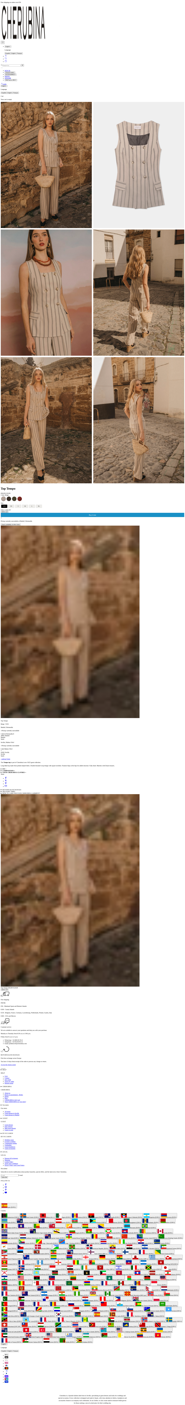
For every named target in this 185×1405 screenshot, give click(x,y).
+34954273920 (5, 759)
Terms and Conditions (11, 1163)
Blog (6, 1098)
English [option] (13, 53)
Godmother (8, 1145)
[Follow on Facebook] (6, 1185)
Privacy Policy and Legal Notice (14, 1165)
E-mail (21, 1175)
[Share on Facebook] (6, 778)
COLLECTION (9, 72)
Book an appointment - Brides (14, 1095)
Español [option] (7, 53)
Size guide (8, 1080)
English (7, 46)
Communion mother (11, 1143)
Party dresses (9, 1126)
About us (7, 1093)
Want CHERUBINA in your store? (15, 1102)
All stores (7, 1111)
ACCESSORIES (10, 74)
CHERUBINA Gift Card (12, 1100)
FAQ (6, 1076)
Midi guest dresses (10, 1128)
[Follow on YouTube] (6, 1193)
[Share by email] (6, 786)
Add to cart (5, 512)
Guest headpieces (10, 1147)
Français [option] (19, 53)
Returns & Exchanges (11, 1158)
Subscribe (4, 1177)
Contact (7, 1078)
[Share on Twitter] (6, 781)
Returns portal (9, 1083)
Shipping (7, 1160)
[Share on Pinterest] (6, 784)
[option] (10, 1215)
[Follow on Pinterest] (6, 1190)
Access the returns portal (8, 1065)
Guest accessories (10, 1148)
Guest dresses (9, 1125)
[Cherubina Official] (46, 40)
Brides (7, 1096)
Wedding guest (9, 1140)
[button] (3, 499)
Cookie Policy (9, 1162)
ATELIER (8, 78)
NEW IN (7, 70)
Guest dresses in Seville (12, 1113)
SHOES (7, 76)
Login (4, 84)
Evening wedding (10, 1141)
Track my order (9, 1081)
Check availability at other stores (11, 524)
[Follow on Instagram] (6, 1187)
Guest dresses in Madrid (12, 1115)
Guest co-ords (9, 1130)
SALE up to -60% (10, 80)
